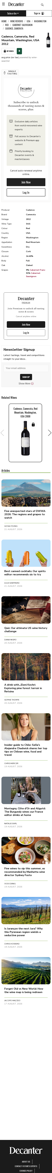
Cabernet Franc (37, 270)
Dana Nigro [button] (10, 639)
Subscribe (12, 13)
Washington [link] (40, 21)
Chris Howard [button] (12, 944)
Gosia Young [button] (10, 526)
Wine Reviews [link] (16, 21)
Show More (24, 383)
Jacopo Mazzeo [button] (12, 1000)
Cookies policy (25, 1170)
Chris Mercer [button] (11, 763)
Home (3, 21)
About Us (26, 1161)
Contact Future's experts (26, 1166)
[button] (10, 73)
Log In (26, 192)
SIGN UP (26, 377)
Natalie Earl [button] (10, 823)
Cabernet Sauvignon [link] (22, 25)
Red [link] (7, 25)
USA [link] (28, 21)
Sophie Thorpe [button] (11, 700)
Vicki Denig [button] (10, 883)
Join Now (26, 182)
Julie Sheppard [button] (11, 583)
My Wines (10, 51)
